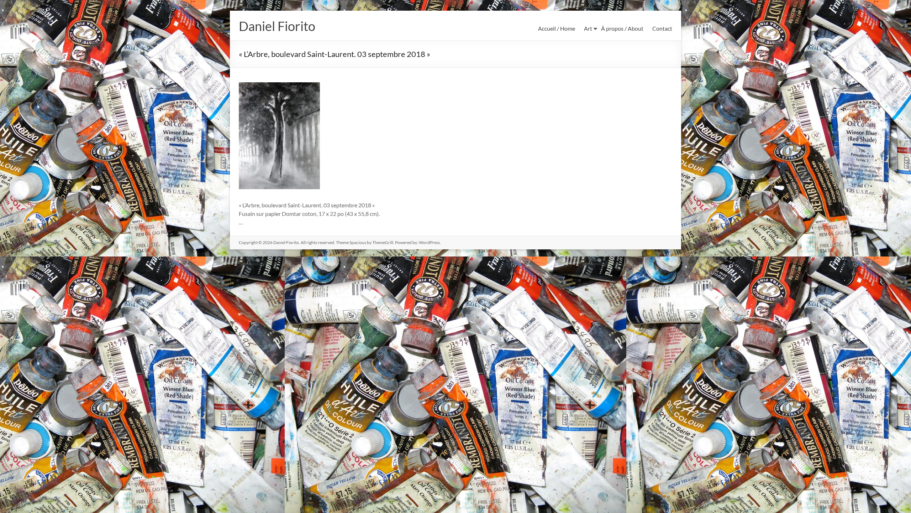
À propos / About (622, 28)
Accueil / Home (556, 28)
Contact (662, 28)
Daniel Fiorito (277, 26)
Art (588, 28)
